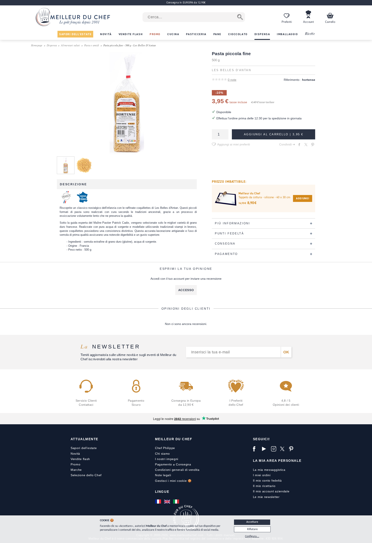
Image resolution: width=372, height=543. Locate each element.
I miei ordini (262, 475)
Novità (75, 453)
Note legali (163, 475)
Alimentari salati (70, 45)
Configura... (252, 536)
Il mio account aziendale (271, 491)
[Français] (158, 501)
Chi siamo (162, 453)
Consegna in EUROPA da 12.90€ (186, 2)
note (232, 79)
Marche (76, 469)
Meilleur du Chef (173, 439)
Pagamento (163, 464)
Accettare (252, 522)
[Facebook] (256, 448)
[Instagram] (274, 448)
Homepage (36, 45)
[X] (283, 448)
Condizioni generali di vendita (177, 469)
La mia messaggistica (269, 469)
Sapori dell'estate (84, 448)
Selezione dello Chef (86, 475)
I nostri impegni (166, 459)
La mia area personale (277, 460)
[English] (167, 501)
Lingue (162, 491)
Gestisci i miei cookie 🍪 (173, 480)
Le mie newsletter (266, 497)
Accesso (186, 290)
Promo (76, 464)
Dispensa (52, 45)
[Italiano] (176, 501)
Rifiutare (252, 529)
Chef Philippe (165, 448)
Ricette (310, 34)
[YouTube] (265, 448)
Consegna (183, 464)
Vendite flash (80, 459)
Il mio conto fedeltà (267, 480)
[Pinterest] (292, 448)
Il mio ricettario (264, 486)
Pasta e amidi (91, 45)
